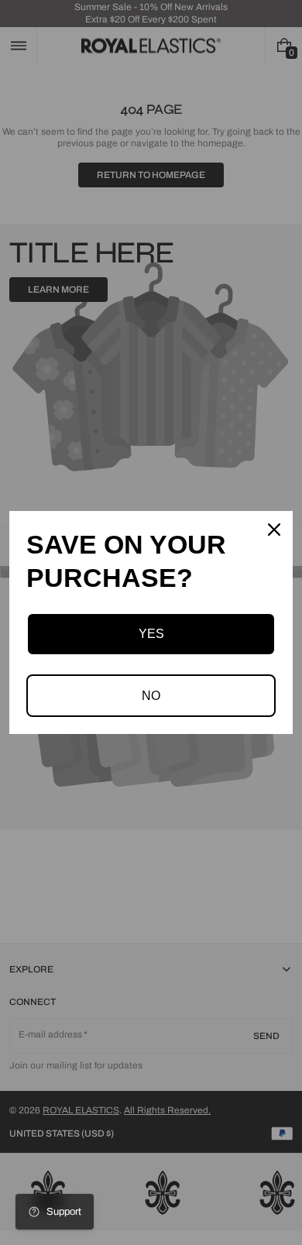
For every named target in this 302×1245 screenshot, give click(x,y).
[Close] (274, 529)
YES (151, 633)
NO (151, 695)
